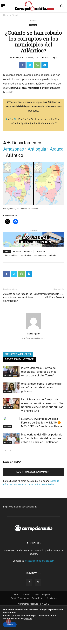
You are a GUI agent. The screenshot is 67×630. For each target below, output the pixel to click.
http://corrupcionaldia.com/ (33, 338)
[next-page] (10, 450)
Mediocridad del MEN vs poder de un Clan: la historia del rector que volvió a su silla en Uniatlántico (41, 438)
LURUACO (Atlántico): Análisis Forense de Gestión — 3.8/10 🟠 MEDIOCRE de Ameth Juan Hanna (41, 422)
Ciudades (26, 594)
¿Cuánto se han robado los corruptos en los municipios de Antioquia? (18, 297)
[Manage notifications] (8, 621)
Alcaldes (7, 391)
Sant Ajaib (18, 57)
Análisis (7, 442)
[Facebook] (22, 65)
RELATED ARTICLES (18, 354)
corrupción (40, 251)
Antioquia (37, 149)
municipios (26, 255)
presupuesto (40, 255)
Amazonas (13, 149)
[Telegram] (44, 65)
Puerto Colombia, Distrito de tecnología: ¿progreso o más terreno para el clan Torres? (38, 371)
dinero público (11, 255)
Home (6, 15)
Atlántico (16, 15)
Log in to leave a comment (33, 471)
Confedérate (38, 598)
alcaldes (17, 251)
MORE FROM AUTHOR (19, 359)
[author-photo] (33, 329)
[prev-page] (5, 450)
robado (52, 255)
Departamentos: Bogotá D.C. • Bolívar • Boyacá (49, 295)
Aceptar (9, 624)
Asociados (51, 598)
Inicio (16, 594)
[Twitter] (30, 65)
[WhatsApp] (37, 65)
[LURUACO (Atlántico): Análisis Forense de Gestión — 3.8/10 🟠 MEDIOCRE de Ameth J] (11, 422)
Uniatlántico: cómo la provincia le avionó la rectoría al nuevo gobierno (41, 387)
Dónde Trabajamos (20, 598)
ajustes (28, 618)
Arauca (56, 149)
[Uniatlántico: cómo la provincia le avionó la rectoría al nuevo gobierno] (11, 387)
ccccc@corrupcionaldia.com (39, 560)
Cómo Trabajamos (42, 594)
